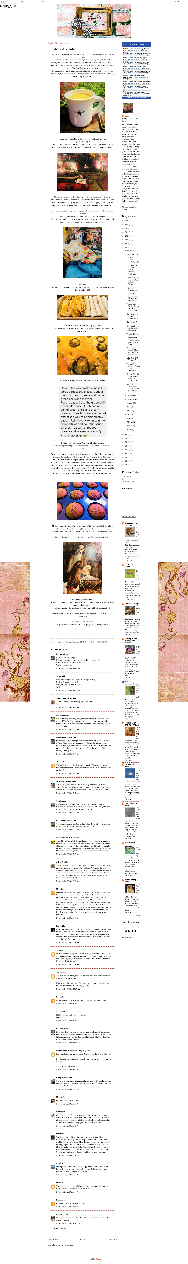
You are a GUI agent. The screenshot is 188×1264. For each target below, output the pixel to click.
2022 (127, 236)
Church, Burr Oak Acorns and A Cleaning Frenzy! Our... (133, 377)
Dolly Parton (138, 886)
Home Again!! (131, 322)
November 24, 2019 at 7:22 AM (67, 793)
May (129, 414)
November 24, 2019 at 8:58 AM (67, 964)
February (130, 426)
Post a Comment (60, 1229)
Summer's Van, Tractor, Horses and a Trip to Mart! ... (133, 341)
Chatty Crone (61, 1029)
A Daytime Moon (138, 773)
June (129, 411)
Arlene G (59, 862)
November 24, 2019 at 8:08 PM (67, 1207)
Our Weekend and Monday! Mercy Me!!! (132, 316)
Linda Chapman (127, 476)
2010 (127, 465)
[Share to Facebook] (104, 642)
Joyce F (59, 972)
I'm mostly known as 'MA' (66, 838)
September (131, 399)
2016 (127, 442)
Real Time (136, 97)
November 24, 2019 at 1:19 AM (67, 707)
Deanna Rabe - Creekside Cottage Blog (71, 1051)
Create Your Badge (128, 481)
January (130, 430)
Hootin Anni (61, 715)
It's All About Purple (130, 566)
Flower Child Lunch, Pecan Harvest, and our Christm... (132, 297)
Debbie (59, 1112)
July (129, 407)
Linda (60, 642)
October (130, 395)
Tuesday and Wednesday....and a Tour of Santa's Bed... (132, 307)
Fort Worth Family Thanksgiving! (132, 260)
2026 (127, 221)
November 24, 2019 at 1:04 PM (67, 1070)
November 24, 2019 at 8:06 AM (67, 918)
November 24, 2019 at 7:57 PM (67, 1175)
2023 (127, 232)
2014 (127, 450)
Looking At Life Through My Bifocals (131, 641)
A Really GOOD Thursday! (132, 359)
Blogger (98, 1259)
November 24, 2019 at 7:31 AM (67, 813)
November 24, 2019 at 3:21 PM (67, 1104)
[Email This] (97, 642)
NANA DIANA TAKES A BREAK (132, 724)
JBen (58, 762)
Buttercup (60, 1214)
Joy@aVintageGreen (64, 698)
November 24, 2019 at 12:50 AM (68, 690)
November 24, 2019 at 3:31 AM (67, 729)
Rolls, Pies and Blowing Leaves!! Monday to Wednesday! (131, 270)
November (131, 254)
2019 (127, 247)
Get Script (129, 97)
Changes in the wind (64, 820)
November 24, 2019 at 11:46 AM (68, 1021)
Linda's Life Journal (134, 50)
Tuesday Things (132, 334)
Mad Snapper (130, 843)
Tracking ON (143, 97)
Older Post (112, 1239)
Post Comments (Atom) (66, 1245)
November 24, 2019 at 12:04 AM (68, 668)
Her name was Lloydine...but (132, 55)
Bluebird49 (60, 654)
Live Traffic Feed (137, 44)
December (131, 250)
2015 (127, 446)
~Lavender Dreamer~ (64, 781)
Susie (58, 926)
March (129, 422)
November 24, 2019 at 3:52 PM (67, 1126)
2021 (127, 240)
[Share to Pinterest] (106, 642)
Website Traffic (127, 938)
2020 (127, 244)
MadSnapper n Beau (64, 737)
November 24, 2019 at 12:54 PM (68, 1043)
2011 (127, 461)
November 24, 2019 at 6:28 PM (67, 1155)
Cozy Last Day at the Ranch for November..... (132, 328)
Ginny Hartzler (62, 1078)
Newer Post (53, 1239)
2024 (127, 228)
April (129, 418)
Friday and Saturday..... (131, 289)
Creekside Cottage (132, 604)
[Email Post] (92, 642)
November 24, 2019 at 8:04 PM (67, 1192)
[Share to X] (102, 642)
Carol (58, 801)
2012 (127, 457)
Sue (57, 997)
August (130, 403)
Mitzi (58, 1097)
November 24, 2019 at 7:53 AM (67, 854)
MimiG (59, 889)
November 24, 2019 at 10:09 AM (68, 989)
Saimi (58, 1134)
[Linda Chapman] (123, 479)
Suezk (58, 1183)
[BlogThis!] (99, 642)
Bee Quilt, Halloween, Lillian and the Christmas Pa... (132, 387)
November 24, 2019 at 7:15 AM (67, 773)
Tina (58, 950)
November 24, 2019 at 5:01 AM (67, 754)
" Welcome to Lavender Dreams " (132, 683)
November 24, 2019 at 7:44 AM (67, 830)
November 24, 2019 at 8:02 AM (67, 881)
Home (83, 1239)
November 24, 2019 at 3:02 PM (67, 1089)
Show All (137, 915)
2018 (127, 435)
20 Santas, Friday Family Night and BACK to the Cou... (132, 351)
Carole (58, 1163)
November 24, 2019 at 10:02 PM (68, 1224)
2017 (127, 438)
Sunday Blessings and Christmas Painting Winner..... (132, 281)
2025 (127, 225)
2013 (127, 453)
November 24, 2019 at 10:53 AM (68, 1004)
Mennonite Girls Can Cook (131, 524)
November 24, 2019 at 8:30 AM (67, 942)
